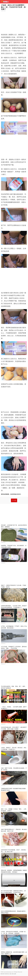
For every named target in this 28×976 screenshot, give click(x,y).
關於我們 (2, 973)
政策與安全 (7, 973)
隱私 (13, 973)
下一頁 (14, 500)
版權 (15, 973)
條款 (11, 973)
